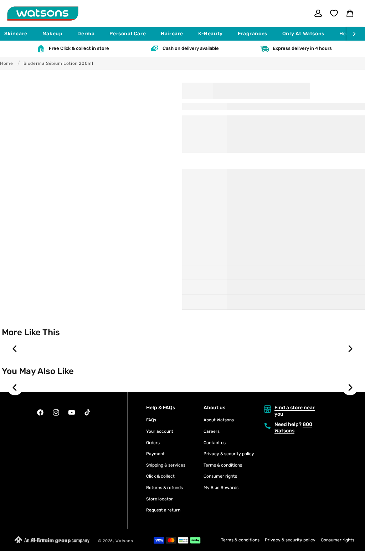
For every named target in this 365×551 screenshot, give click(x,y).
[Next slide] (350, 349)
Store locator (159, 499)
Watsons (124, 541)
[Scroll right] (356, 34)
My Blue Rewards (221, 487)
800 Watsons (293, 427)
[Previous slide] (15, 349)
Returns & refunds (164, 487)
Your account (159, 431)
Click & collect (160, 476)
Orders (153, 442)
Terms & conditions (223, 465)
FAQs (151, 419)
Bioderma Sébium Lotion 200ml (58, 63)
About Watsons (219, 419)
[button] (19, 34)
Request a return (163, 510)
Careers (212, 431)
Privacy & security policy (229, 453)
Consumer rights (220, 476)
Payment (155, 453)
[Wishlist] (334, 13)
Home (6, 63)
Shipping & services (165, 465)
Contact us (215, 442)
